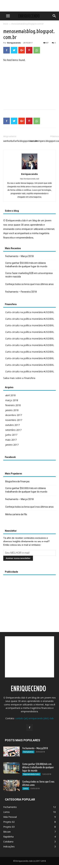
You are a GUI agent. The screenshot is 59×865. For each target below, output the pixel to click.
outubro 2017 (12, 424)
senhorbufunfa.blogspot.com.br (20, 141)
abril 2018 (10, 395)
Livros (25, 788)
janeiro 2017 (12, 444)
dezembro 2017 (13, 415)
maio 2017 (11, 439)
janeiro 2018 (12, 410)
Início (5, 23)
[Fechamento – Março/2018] (11, 751)
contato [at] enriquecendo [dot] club (34, 718)
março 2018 (11, 400)
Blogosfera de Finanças (17, 481)
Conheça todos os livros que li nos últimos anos (29, 284)
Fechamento (28, 752)
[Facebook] (29, 727)
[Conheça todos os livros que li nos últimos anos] (11, 785)
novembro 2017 (13, 420)
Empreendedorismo (31, 774)
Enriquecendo (14, 42)
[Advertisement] (29, 6)
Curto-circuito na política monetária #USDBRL (29, 312)
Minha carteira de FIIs (16, 514)
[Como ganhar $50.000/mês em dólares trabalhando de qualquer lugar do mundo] (11, 768)
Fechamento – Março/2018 (19, 256)
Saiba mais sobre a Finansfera (19, 378)
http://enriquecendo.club (29, 179)
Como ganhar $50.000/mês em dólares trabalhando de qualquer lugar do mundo (26, 265)
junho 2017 (11, 434)
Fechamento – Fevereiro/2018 (21, 291)
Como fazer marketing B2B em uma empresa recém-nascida (29, 275)
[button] (54, 16)
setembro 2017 (13, 429)
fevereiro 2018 (13, 405)
